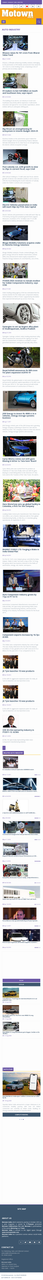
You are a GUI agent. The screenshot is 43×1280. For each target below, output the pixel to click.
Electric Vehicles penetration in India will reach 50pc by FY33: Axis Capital (19, 206)
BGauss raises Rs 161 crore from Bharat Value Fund (21, 54)
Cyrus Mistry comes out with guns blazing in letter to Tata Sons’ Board (19, 460)
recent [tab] (21, 980)
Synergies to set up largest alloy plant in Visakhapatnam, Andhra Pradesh (20, 327)
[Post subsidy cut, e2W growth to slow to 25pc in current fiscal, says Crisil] (15, 157)
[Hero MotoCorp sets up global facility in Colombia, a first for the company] (21, 490)
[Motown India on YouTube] (27, 6)
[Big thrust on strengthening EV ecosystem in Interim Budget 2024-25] (15, 119)
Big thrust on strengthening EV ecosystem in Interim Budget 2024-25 (20, 130)
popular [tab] (21, 984)
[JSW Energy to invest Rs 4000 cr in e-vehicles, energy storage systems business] (19, 401)
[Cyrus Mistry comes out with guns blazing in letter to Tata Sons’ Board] (19, 446)
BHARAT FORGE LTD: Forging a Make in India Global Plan (20, 550)
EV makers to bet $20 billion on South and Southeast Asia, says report (20, 92)
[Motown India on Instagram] (33, 6)
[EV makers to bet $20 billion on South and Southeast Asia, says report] (15, 81)
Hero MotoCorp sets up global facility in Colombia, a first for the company (21, 505)
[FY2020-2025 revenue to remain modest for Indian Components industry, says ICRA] (15, 271)
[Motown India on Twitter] (21, 6)
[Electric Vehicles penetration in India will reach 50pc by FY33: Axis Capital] (15, 195)
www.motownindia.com (10, 1232)
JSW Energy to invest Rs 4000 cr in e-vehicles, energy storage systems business (19, 415)
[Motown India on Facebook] (15, 6)
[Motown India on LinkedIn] (38, 6)
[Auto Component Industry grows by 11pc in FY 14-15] (21, 581)
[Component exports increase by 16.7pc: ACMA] (15, 625)
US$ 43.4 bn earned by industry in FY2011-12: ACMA (18, 731)
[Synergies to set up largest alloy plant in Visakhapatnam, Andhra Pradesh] (21, 314)
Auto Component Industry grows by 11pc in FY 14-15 (19, 595)
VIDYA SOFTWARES (16, 1277)
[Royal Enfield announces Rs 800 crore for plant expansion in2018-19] (21, 357)
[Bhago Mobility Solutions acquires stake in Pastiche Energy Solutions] (15, 233)
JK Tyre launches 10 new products (18, 671)
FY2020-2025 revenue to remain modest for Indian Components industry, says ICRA (21, 282)
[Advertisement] (21, 964)
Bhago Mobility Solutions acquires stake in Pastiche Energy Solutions (21, 244)
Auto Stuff (8, 1069)
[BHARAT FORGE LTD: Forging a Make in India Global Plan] (21, 535)
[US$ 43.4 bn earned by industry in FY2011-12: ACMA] (10, 721)
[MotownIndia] (22, 13)
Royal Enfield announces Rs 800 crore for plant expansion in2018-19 (19, 371)
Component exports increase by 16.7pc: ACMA (21, 636)
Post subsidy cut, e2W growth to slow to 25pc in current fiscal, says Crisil (20, 168)
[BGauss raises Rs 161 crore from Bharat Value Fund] (15, 43)
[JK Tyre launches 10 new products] (10, 662)
